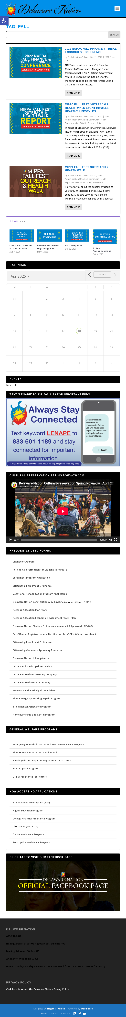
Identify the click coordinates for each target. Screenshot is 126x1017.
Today (102, 274)
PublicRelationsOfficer (78, 57)
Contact (54, 1013)
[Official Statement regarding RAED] (49, 235)
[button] (4, 20)
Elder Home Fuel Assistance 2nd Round (35, 752)
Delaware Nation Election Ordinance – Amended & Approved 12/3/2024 (53, 626)
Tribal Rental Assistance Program (32, 706)
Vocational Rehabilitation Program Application (40, 593)
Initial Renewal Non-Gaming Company (35, 674)
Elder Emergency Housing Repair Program (37, 698)
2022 (107, 57)
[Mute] (110, 539)
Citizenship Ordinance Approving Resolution (38, 650)
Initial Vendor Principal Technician (32, 666)
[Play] (10, 539)
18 (79, 331)
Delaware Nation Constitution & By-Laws (36, 601)
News (112, 57)
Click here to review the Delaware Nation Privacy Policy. (38, 989)
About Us (65, 1013)
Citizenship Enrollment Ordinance (32, 585)
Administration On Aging (76, 119)
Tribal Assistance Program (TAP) (31, 802)
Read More (73, 93)
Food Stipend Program (26, 768)
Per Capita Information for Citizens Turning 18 (40, 569)
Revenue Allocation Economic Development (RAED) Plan (44, 617)
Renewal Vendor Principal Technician (34, 690)
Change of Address (23, 561)
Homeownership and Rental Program (34, 714)
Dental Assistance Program (28, 834)
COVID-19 (84, 123)
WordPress (87, 1008)
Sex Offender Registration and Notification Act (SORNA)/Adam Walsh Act (54, 634)
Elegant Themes (56, 1008)
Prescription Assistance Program (31, 842)
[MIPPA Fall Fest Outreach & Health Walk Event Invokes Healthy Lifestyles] (36, 118)
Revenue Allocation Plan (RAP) (30, 609)
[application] (63, 511)
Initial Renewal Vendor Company (31, 682)
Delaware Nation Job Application (31, 658)
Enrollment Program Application (31, 577)
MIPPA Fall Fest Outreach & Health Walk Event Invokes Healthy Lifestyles (87, 108)
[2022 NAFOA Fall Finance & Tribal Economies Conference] (36, 62)
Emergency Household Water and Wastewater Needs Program (48, 744)
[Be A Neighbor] (77, 235)
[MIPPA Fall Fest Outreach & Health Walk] (36, 181)
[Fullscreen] (115, 539)
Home (44, 1013)
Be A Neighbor (73, 245)
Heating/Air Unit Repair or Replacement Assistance (42, 760)
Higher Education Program (28, 810)
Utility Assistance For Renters (30, 776)
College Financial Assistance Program (34, 818)
